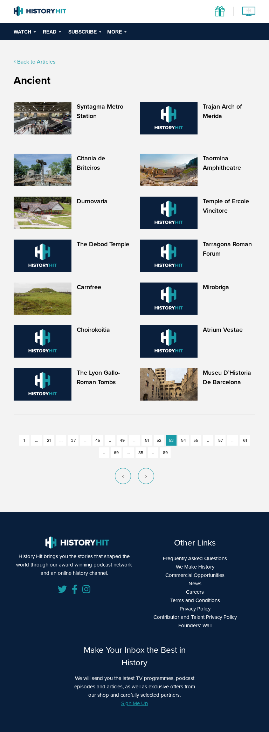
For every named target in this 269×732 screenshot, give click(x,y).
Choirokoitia (93, 329)
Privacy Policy (195, 609)
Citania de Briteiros (91, 163)
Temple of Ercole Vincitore (226, 206)
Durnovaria (92, 201)
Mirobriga (216, 287)
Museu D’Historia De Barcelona (227, 377)
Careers (195, 592)
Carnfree (89, 287)
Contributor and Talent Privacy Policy (195, 617)
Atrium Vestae (223, 329)
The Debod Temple (103, 244)
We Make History (195, 567)
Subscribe (82, 32)
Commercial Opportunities (195, 575)
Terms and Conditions (195, 600)
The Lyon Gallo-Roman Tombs (98, 377)
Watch (22, 32)
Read (49, 32)
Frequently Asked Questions (195, 558)
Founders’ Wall (195, 625)
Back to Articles (35, 62)
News (194, 583)
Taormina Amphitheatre (222, 163)
